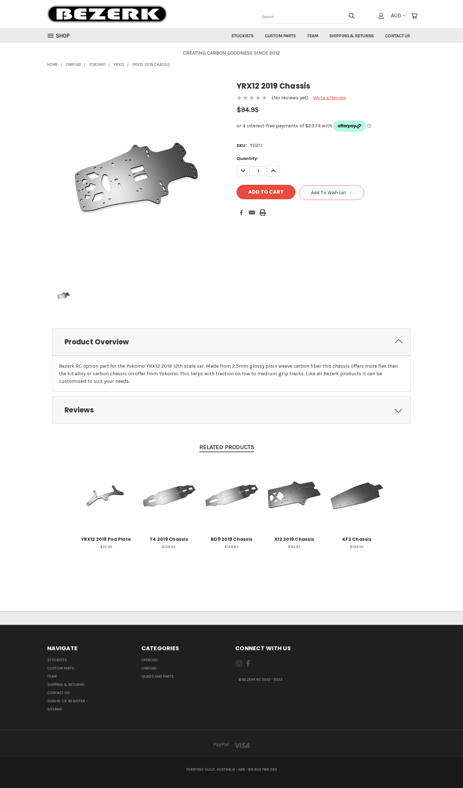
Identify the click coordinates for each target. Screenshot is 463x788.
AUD (396, 15)
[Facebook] (241, 212)
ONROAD (149, 668)
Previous (445, 768)
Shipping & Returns (351, 35)
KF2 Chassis (356, 539)
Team (312, 35)
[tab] (231, 342)
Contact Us (397, 35)
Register (76, 701)
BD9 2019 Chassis (231, 539)
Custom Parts (280, 35)
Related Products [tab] (226, 447)
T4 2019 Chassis (169, 539)
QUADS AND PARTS (157, 676)
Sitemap (54, 709)
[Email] (252, 212)
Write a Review (329, 98)
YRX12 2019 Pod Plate (106, 539)
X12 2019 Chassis (294, 539)
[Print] (263, 212)
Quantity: (247, 158)
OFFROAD (149, 660)
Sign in (54, 701)
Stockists (243, 35)
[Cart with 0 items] (414, 16)
